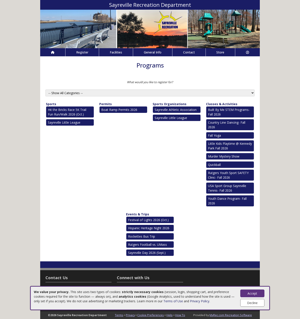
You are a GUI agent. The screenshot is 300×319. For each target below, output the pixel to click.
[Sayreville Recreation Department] (150, 28)
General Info (152, 52)
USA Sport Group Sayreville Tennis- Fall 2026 (227, 188)
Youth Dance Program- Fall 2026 (227, 200)
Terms (119, 315)
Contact (189, 52)
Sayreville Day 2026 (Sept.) (147, 253)
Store (220, 52)
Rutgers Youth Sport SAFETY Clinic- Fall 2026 (228, 175)
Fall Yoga (214, 135)
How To (180, 315)
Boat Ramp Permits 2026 (119, 110)
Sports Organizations (169, 104)
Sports (51, 104)
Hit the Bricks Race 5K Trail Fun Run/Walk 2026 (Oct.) (67, 112)
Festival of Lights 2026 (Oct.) (148, 220)
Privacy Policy (199, 301)
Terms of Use (173, 301)
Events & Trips (137, 214)
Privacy (130, 315)
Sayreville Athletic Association (176, 110)
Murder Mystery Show (223, 156)
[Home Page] (52, 52)
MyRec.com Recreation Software (231, 315)
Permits (105, 104)
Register (82, 52)
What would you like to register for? (150, 82)
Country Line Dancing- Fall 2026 (226, 124)
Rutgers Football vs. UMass (147, 244)
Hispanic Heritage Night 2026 (148, 228)
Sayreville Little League (64, 122)
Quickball (214, 165)
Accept (252, 293)
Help (169, 315)
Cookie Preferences (150, 315)
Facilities (116, 52)
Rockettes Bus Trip (141, 236)
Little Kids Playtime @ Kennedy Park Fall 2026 (230, 145)
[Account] (247, 52)
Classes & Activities (221, 104)
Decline (252, 303)
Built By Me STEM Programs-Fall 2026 (229, 112)
